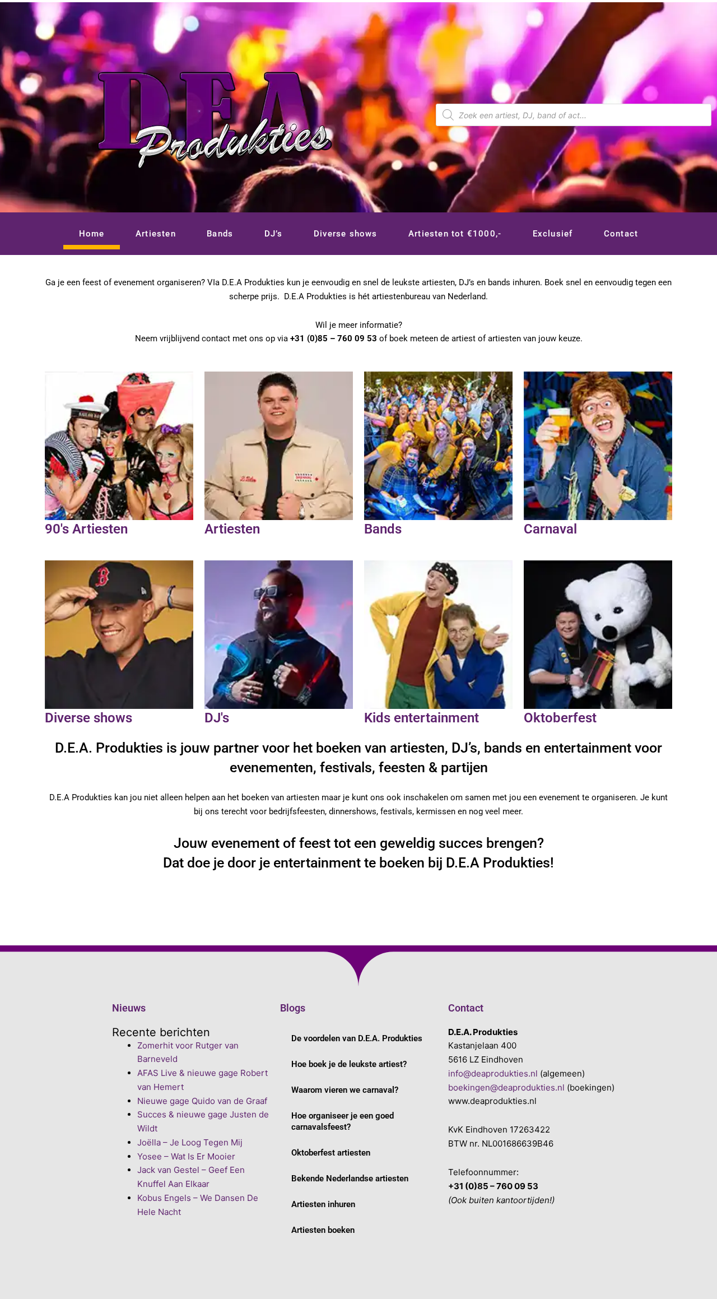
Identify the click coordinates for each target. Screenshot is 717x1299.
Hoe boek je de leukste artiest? (349, 1064)
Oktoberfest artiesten (330, 1153)
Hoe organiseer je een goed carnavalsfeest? (342, 1121)
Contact (621, 234)
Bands (220, 234)
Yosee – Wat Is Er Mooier (186, 1156)
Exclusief (553, 234)
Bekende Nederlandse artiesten (349, 1178)
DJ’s (273, 234)
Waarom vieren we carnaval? (344, 1090)
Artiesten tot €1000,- (454, 234)
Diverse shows (346, 234)
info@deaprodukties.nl (493, 1073)
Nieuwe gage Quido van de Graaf (202, 1101)
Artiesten (156, 234)
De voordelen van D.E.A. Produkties (356, 1038)
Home (92, 234)
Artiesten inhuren (323, 1204)
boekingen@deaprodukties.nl (506, 1087)
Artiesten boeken (323, 1230)
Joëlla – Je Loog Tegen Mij (190, 1142)
